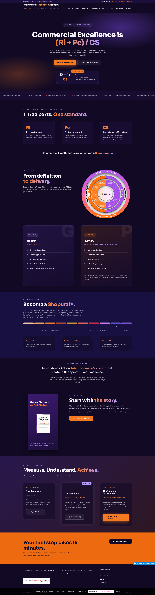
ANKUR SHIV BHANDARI (36, 398)
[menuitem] (68, 8)
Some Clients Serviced (106, 576)
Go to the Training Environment (122, 1)
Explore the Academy (74, 516)
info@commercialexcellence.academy (76, 573)
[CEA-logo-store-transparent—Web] (51, 8)
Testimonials (103, 573)
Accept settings (93, 591)
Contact (102, 579)
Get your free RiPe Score (65, 62)
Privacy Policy (103, 582)
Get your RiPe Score (36, 512)
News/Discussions (105, 569)
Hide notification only (107, 591)
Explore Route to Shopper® (89, 62)
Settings (118, 591)
